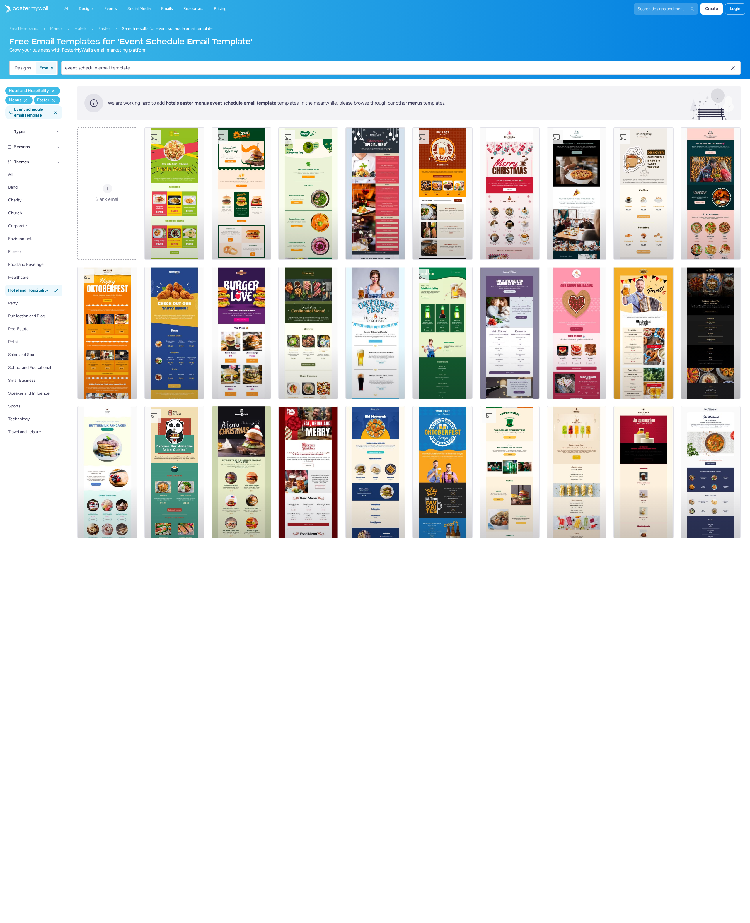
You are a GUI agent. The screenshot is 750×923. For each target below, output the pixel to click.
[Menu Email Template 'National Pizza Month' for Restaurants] (577, 193)
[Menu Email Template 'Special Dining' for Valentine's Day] (510, 333)
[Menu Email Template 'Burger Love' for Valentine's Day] (242, 333)
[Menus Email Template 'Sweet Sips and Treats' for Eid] (643, 472)
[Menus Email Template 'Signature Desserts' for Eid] (375, 472)
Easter (104, 28)
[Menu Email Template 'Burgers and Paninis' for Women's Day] (242, 193)
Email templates (23, 28)
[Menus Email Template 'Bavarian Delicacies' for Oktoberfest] (643, 333)
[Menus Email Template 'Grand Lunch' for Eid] (711, 472)
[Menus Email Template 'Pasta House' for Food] (174, 193)
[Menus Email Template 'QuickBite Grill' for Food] (174, 333)
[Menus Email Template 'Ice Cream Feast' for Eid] (577, 472)
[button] (58, 131)
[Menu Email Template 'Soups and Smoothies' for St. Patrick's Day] (308, 193)
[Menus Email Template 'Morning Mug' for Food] (643, 193)
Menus (56, 28)
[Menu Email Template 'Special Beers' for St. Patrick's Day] (442, 333)
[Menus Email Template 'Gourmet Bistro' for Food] (308, 333)
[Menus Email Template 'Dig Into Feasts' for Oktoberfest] (375, 333)
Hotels (80, 28)
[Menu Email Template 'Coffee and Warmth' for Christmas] (510, 193)
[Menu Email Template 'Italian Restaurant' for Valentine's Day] (711, 193)
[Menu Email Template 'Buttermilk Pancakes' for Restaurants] (107, 472)
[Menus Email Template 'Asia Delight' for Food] (174, 472)
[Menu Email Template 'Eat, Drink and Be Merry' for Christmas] (308, 472)
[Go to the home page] (24, 9)
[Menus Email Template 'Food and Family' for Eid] (711, 333)
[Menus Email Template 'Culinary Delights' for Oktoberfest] (107, 333)
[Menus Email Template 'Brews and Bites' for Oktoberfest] (442, 193)
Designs (22, 68)
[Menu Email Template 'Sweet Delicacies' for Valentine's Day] (577, 333)
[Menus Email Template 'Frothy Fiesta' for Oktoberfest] (442, 472)
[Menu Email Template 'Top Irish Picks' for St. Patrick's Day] (510, 472)
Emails (46, 68)
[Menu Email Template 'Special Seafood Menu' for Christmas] (375, 193)
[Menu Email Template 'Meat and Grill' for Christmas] (242, 472)
